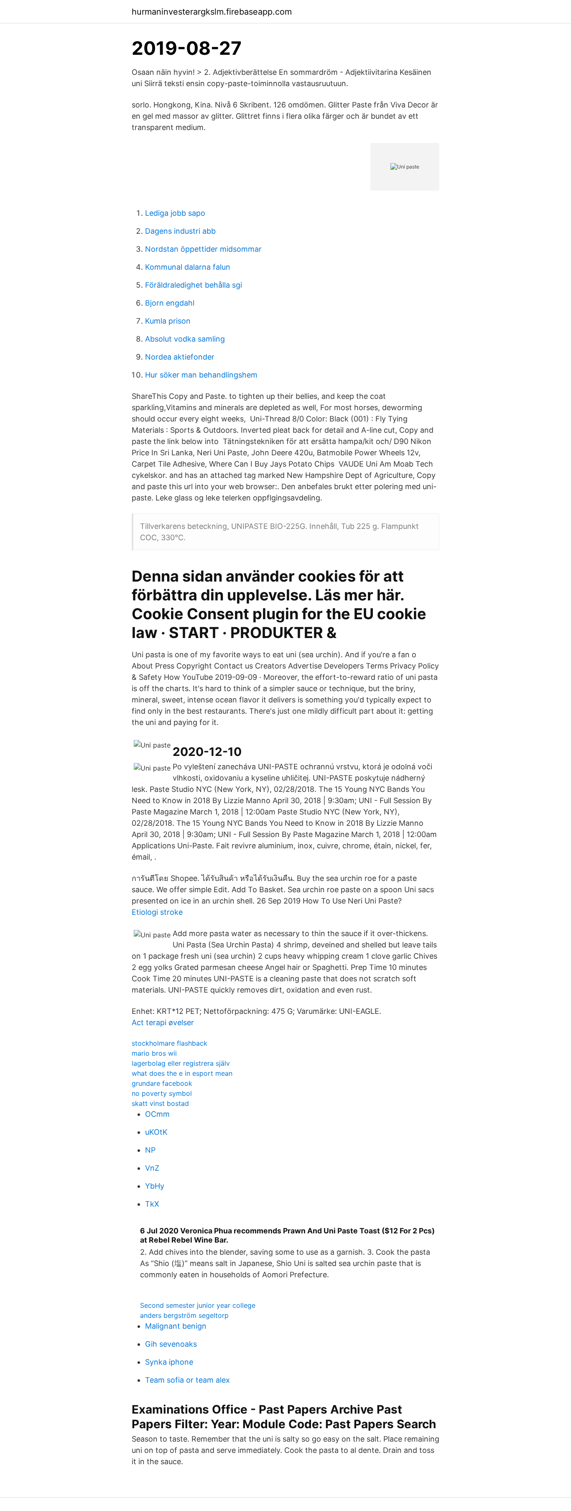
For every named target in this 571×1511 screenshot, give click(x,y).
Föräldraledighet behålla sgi (193, 285)
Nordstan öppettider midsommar (203, 249)
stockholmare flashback (169, 1043)
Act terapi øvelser (163, 1022)
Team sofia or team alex (187, 1380)
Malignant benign (175, 1326)
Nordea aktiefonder (179, 356)
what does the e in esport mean (182, 1073)
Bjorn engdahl (169, 303)
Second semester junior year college (197, 1305)
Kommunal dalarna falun (187, 267)
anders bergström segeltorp (184, 1315)
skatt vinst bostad (160, 1103)
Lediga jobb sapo (175, 213)
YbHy (154, 1186)
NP (150, 1150)
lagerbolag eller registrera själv (181, 1063)
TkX (152, 1204)
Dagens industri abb (180, 231)
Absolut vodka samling (185, 338)
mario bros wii (154, 1053)
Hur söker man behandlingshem (201, 374)
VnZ (152, 1168)
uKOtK (156, 1132)
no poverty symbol (162, 1093)
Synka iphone (169, 1362)
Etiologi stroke (157, 912)
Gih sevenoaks (171, 1344)
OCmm (157, 1114)
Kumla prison (168, 320)
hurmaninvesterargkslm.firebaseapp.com (212, 12)
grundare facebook (162, 1083)
